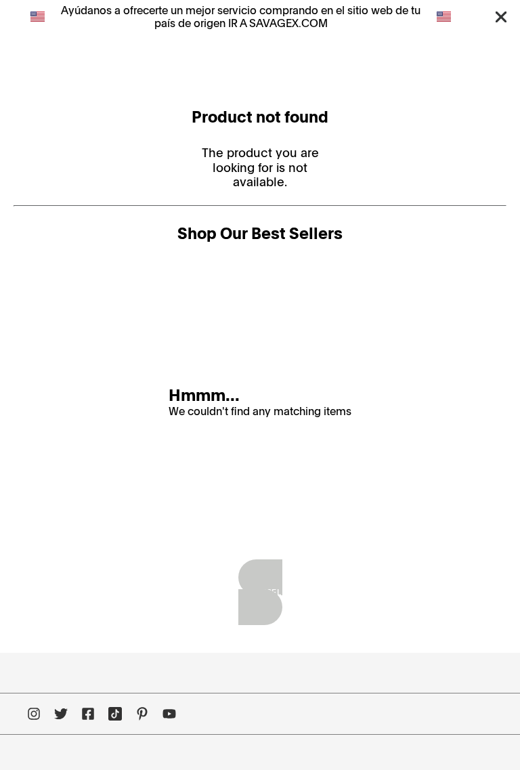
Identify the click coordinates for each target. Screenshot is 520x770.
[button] (501, 16)
